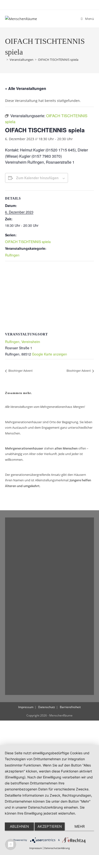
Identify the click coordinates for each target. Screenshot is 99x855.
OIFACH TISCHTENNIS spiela (58, 59)
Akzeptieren (49, 826)
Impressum (25, 707)
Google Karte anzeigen (49, 354)
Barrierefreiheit (70, 707)
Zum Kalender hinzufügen (37, 177)
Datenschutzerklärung (57, 848)
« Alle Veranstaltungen (25, 88)
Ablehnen (19, 826)
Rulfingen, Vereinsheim (22, 341)
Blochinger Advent (20, 370)
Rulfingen (12, 255)
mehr (79, 826)
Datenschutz (46, 707)
